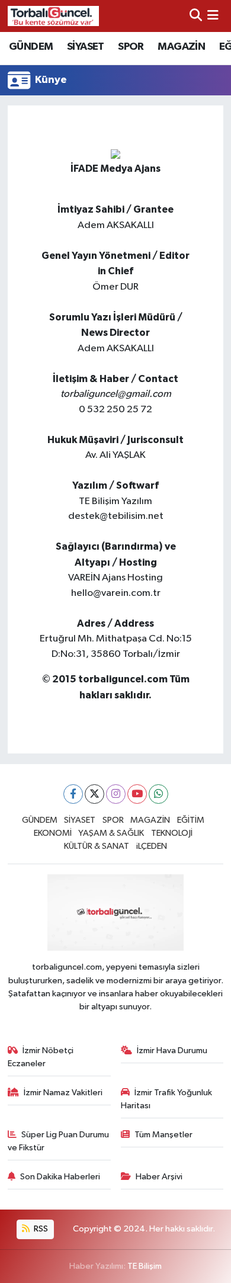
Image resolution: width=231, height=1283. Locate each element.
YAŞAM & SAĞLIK (111, 833)
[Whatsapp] (158, 794)
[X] (94, 794)
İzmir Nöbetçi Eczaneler (41, 1057)
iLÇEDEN (151, 846)
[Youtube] (137, 794)
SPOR (131, 46)
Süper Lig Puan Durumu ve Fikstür (59, 1141)
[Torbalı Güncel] (53, 15)
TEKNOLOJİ (171, 833)
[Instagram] (116, 794)
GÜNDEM (31, 46)
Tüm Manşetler (163, 1134)
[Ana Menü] (213, 16)
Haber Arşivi (159, 1176)
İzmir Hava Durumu (172, 1050)
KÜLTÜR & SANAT (96, 846)
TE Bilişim (144, 1266)
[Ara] (196, 16)
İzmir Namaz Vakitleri (63, 1092)
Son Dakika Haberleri (60, 1176)
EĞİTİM (190, 820)
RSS (40, 1228)
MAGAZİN (181, 46)
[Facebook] (73, 794)
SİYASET (85, 46)
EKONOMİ (53, 833)
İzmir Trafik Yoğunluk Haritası (167, 1099)
